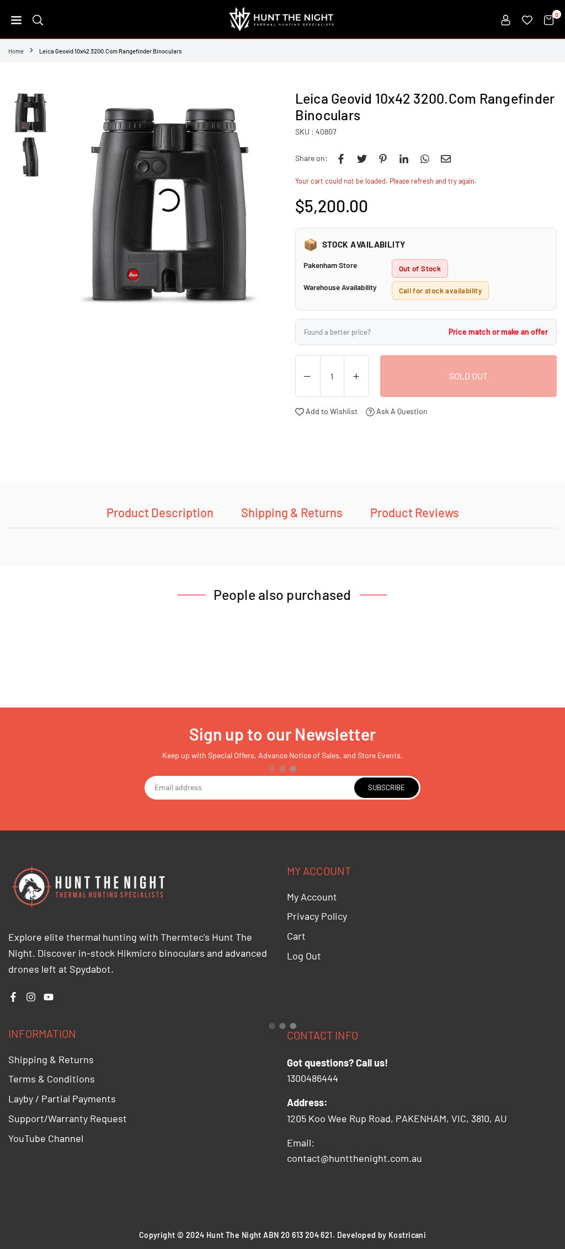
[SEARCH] (38, 19)
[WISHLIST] (527, 19)
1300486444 (312, 1078)
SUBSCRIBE (386, 787)
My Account (312, 897)
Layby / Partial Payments (62, 1098)
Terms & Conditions (51, 1079)
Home (16, 51)
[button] (16, 19)
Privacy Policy (317, 916)
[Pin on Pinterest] (382, 158)
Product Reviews (414, 512)
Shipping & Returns (292, 512)
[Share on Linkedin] (403, 158)
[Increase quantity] (356, 377)
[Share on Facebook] (341, 158)
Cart (296, 936)
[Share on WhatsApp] (424, 158)
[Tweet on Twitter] (361, 158)
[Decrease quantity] (308, 377)
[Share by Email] (445, 158)
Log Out (304, 956)
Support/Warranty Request (67, 1118)
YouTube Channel (45, 1138)
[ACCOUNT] (505, 19)
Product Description (160, 512)
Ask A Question (401, 411)
